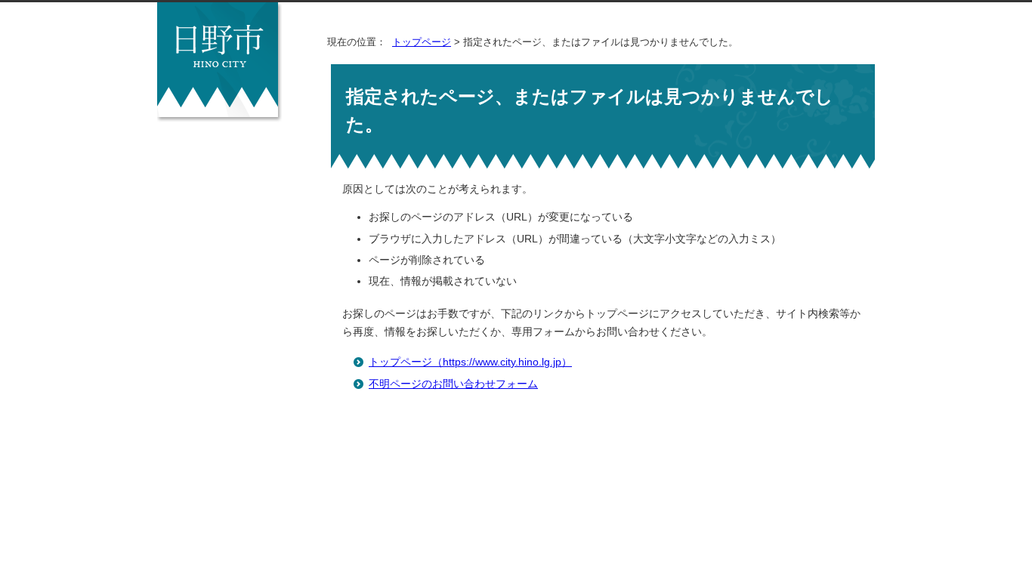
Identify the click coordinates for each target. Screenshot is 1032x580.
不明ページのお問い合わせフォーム (453, 384)
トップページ (421, 42)
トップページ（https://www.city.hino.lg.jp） (470, 362)
